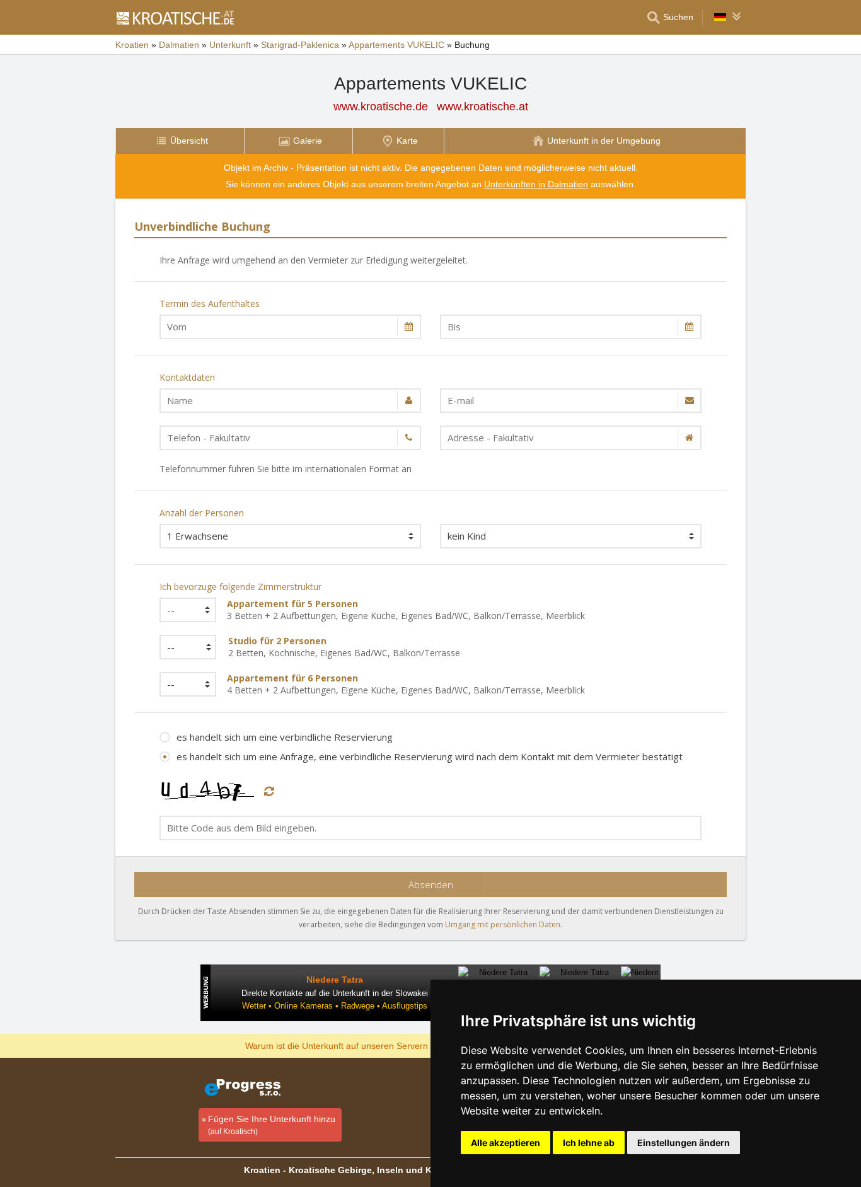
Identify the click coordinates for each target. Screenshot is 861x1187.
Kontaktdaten (187, 377)
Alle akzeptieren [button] (505, 1142)
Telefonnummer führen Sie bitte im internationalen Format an (285, 469)
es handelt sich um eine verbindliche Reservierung (284, 737)
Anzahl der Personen (201, 513)
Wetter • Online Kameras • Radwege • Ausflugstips (334, 1005)
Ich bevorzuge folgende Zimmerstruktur (240, 587)
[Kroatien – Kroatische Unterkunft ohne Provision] (174, 18)
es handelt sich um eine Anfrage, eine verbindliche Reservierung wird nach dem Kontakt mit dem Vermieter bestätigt (429, 756)
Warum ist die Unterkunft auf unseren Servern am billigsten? (365, 1045)
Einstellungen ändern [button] (683, 1142)
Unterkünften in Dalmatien (536, 184)
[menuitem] (179, 141)
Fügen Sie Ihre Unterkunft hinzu (271, 1125)
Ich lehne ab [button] (589, 1142)
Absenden (430, 884)
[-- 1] (183, 684)
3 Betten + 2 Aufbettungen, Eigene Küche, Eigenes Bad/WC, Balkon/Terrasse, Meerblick (406, 610)
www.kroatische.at (482, 106)
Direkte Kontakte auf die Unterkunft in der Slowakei (334, 993)
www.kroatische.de (380, 106)
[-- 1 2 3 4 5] (183, 610)
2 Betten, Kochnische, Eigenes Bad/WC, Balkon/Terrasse (344, 647)
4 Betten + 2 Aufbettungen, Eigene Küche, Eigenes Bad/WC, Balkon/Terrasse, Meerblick (406, 684)
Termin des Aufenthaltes (209, 304)
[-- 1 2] (184, 647)
